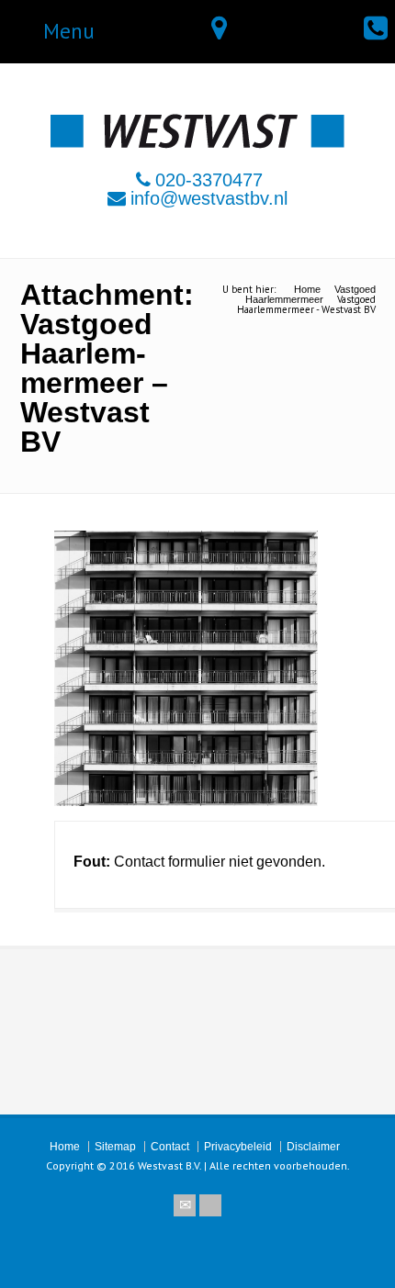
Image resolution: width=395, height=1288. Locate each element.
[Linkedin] (210, 1205)
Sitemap (115, 1146)
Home (65, 1146)
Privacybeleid (238, 1146)
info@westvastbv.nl (209, 198)
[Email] (185, 1205)
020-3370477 (209, 180)
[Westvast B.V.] (197, 143)
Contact (170, 1146)
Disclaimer (313, 1146)
